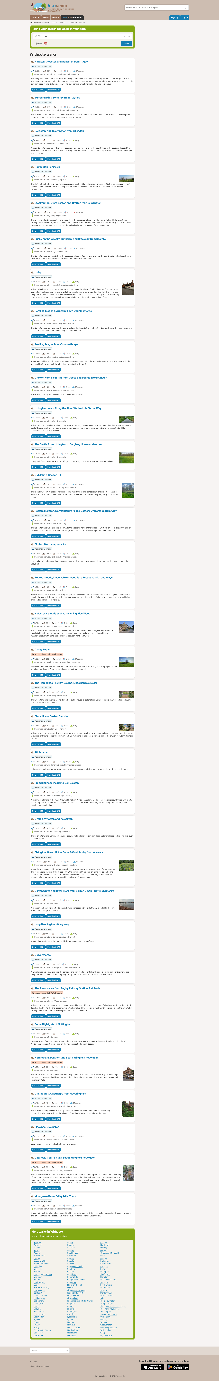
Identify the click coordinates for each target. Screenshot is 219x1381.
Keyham (70, 1287)
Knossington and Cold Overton (80, 1301)
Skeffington (105, 1274)
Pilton (102, 1255)
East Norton (39, 1317)
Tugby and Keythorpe (109, 1309)
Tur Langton (105, 1311)
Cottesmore (39, 1301)
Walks (46, 17)
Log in (185, 17)
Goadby (70, 1250)
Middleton (71, 1335)
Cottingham (39, 1303)
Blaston (37, 1271)
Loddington (72, 1311)
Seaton (103, 1269)
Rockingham (105, 1263)
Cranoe (37, 1306)
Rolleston (104, 1266)
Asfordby (38, 1245)
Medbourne (72, 1333)
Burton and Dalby (41, 1287)
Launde (70, 1306)
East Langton (39, 1314)
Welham (103, 1322)
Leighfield (71, 1309)
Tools (34, 17)
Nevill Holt (104, 1245)
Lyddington (72, 1317)
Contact (33, 1361)
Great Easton (72, 1255)
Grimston (71, 1261)
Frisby (36, 1327)
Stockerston (105, 1287)
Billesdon (38, 1266)
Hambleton (72, 1274)
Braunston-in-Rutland (43, 1274)
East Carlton (39, 1311)
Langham (71, 1303)
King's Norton (73, 1295)
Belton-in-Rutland (41, 1263)
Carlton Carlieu (40, 1295)
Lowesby (70, 1314)
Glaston (70, 1245)
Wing (102, 1333)
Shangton (104, 1271)
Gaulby (70, 1242)
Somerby (104, 1282)
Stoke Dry (104, 1290)
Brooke (37, 1279)
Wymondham (106, 1335)
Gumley (70, 1263)
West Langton (106, 1325)
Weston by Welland (108, 1327)
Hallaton (70, 1271)
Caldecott (38, 1293)
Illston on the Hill (74, 1285)
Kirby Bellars (72, 1298)
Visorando (34, 22)
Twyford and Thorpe (109, 1314)
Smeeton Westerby (108, 1279)
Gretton (70, 1258)
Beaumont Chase (41, 1261)
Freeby (37, 1325)
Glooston (71, 1247)
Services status (101, 1376)
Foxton (37, 1322)
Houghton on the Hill (76, 1279)
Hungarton (71, 1282)
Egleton (37, 1319)
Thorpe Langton (107, 1303)
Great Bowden (73, 1253)
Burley (36, 1285)
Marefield (71, 1325)
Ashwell (37, 1250)
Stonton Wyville (106, 1293)
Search (126, 43)
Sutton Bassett (106, 1295)
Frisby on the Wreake (43, 1330)
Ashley (37, 1247)
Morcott (103, 1242)
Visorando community (39, 1366)
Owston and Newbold (109, 1253)
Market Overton (73, 1327)
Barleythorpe (39, 1255)
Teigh (102, 1298)
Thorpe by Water (107, 1301)
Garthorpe (38, 1335)
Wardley (103, 1319)
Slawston (104, 1277)
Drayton (37, 1309)
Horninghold (72, 1277)
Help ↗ (55, 17)
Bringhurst (38, 1277)
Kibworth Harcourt (75, 1293)
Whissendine (105, 1330)
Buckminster (39, 1282)
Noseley (103, 1247)
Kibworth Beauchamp (76, 1290)
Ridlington (104, 1261)
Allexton (37, 1242)
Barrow (37, 1258)
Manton (70, 1322)
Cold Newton (39, 1298)
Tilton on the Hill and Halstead (113, 1306)
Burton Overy (39, 1290)
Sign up (174, 17)
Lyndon (70, 1319)
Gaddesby (38, 1333)
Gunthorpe (71, 1269)
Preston (103, 1258)
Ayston (37, 1253)
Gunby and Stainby (75, 1266)
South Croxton (106, 1285)
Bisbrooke (38, 1269)
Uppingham (105, 1317)
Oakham (103, 1250)
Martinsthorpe (73, 1330)
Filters (42, 43)
